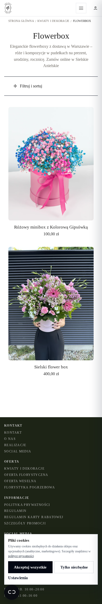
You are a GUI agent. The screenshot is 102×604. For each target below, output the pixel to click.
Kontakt (13, 432)
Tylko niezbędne (74, 567)
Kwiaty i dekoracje (53, 20)
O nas (10, 438)
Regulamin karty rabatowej (34, 517)
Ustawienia (18, 578)
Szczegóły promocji (25, 523)
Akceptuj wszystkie (30, 567)
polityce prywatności (21, 556)
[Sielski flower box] (51, 312)
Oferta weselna (20, 481)
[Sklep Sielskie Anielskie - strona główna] (38, 8)
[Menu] (81, 8)
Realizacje (15, 445)
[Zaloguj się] (95, 8)
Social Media (17, 451)
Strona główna (21, 20)
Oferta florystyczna (26, 474)
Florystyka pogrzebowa (29, 487)
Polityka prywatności (27, 504)
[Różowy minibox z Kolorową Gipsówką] (51, 172)
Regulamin (15, 510)
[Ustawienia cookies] (11, 592)
